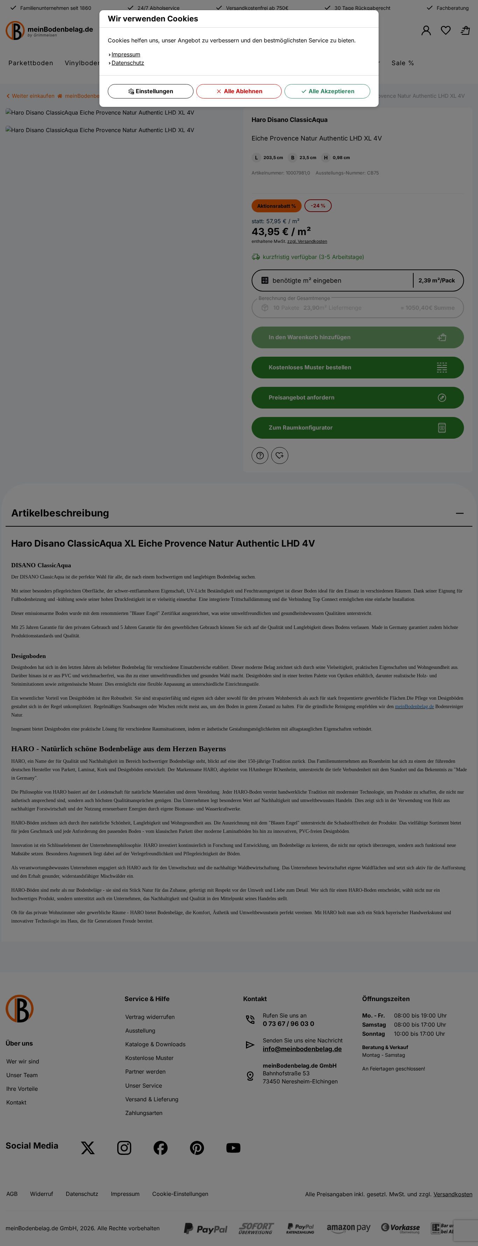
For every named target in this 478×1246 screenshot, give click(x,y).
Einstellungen (154, 91)
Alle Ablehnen (243, 91)
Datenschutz (128, 62)
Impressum (126, 54)
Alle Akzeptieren (331, 91)
